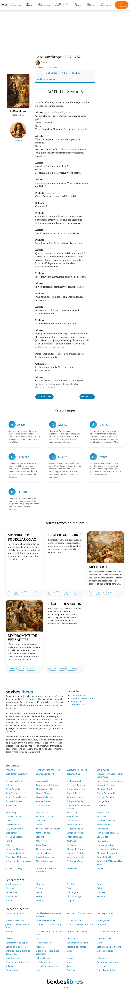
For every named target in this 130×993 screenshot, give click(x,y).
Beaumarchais (73, 773)
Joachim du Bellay (14, 868)
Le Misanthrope (18, 111)
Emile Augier (103, 769)
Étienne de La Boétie (15, 853)
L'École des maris (64, 604)
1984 (38, 938)
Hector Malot (73, 816)
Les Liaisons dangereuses (48, 966)
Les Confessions (13, 958)
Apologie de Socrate (76, 946)
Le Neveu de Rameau (46, 920)
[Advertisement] (65, 29)
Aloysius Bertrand (14, 781)
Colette (9, 785)
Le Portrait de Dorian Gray (48, 924)
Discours (10, 888)
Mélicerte (98, 567)
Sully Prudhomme (14, 828)
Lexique (90, 5)
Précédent (46, 396)
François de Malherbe (16, 857)
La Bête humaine (44, 962)
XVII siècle (31, 593)
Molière (18, 140)
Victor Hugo (11, 812)
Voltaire (9, 845)
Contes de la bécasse (16, 946)
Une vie (39, 970)
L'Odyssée (102, 958)
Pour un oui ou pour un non (80, 924)
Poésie (39, 896)
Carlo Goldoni (42, 805)
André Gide (11, 805)
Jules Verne (102, 840)
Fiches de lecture (61, 5)
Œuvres (29, 5)
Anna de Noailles (105, 857)
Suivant (85, 396)
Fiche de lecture (47, 79)
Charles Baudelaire (45, 773)
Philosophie (11, 896)
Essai (69, 888)
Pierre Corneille (13, 789)
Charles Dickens (43, 793)
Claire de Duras (43, 849)
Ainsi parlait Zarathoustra (79, 913)
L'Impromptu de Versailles (22, 637)
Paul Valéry (72, 840)
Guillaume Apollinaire (77, 769)
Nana (69, 962)
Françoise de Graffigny (108, 849)
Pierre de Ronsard (44, 861)
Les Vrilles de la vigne (77, 931)
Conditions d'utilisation (82, 698)
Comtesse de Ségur (76, 785)
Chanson (40, 884)
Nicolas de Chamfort (15, 849)
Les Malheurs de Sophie (17, 942)
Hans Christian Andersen (48, 769)
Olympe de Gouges (76, 849)
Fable (99, 888)
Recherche (16, 5)
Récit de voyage (74, 896)
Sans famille (72, 938)
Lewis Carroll (42, 781)
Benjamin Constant (106, 785)
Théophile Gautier (75, 801)
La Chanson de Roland (77, 942)
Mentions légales (79, 695)
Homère (101, 805)
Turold (9, 840)
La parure (101, 966)
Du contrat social (105, 950)
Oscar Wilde (42, 845)
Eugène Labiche (104, 812)
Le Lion (9, 938)
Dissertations (106, 5)
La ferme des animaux (107, 931)
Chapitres (52, 72)
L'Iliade (70, 958)
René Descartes (13, 793)
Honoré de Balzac (105, 845)
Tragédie (71, 900)
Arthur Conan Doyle (15, 797)
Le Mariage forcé (65, 535)
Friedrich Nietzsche (106, 820)
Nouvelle (101, 892)
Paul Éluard (72, 868)
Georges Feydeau (105, 797)
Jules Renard (12, 832)
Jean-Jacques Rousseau (108, 832)
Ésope (100, 868)
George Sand (103, 801)
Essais (69, 950)
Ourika (100, 942)
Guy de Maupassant (45, 857)
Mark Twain (41, 840)
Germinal (71, 970)
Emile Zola (71, 845)
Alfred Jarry (72, 812)
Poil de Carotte (74, 920)
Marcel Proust (104, 824)
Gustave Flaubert (14, 801)
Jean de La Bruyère (45, 853)
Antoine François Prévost (48, 828)
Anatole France (43, 801)
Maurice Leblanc (13, 816)
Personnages (44, 5)
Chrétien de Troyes (76, 861)
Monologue (72, 892)
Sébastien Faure (74, 797)
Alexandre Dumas (44, 797)
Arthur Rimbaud (44, 832)
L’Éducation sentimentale (18, 962)
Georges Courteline (76, 789)
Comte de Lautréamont (47, 785)
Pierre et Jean (12, 970)
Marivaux (101, 816)
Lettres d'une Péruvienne (109, 946)
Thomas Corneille (44, 789)
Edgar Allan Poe (74, 824)
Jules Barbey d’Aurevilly (16, 773)
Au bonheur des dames (108, 962)
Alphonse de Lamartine (108, 853)
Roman (9, 900)
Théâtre (78, 57)
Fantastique (11, 892)
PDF (66, 72)
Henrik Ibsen (42, 812)
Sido (69, 966)
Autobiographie (13, 884)
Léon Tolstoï (103, 836)
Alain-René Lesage (44, 816)
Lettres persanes (105, 913)
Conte (100, 884)
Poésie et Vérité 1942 (16, 920)
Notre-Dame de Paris (107, 970)
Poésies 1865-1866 (45, 942)
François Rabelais (75, 828)
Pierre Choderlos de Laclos (110, 781)
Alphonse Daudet (105, 789)
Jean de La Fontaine (76, 853)
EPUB (77, 72)
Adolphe (10, 931)
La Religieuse (103, 920)
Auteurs (78, 5)
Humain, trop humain (16, 913)
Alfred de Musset (75, 857)
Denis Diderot (73, 793)
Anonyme (10, 769)
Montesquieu (73, 820)
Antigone (101, 924)
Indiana (9, 966)
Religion (101, 896)
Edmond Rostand (75, 832)
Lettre (39, 892)
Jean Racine (102, 828)
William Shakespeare (16, 836)
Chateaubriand (74, 781)
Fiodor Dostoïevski (106, 793)
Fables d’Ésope (43, 958)
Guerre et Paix (104, 938)
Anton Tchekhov (74, 836)
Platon (39, 824)
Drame (39, 888)
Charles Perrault (13, 824)
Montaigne (41, 820)
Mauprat (40, 946)
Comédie (67, 57)
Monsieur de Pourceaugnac (22, 537)
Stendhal (40, 836)
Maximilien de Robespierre (18, 861)
